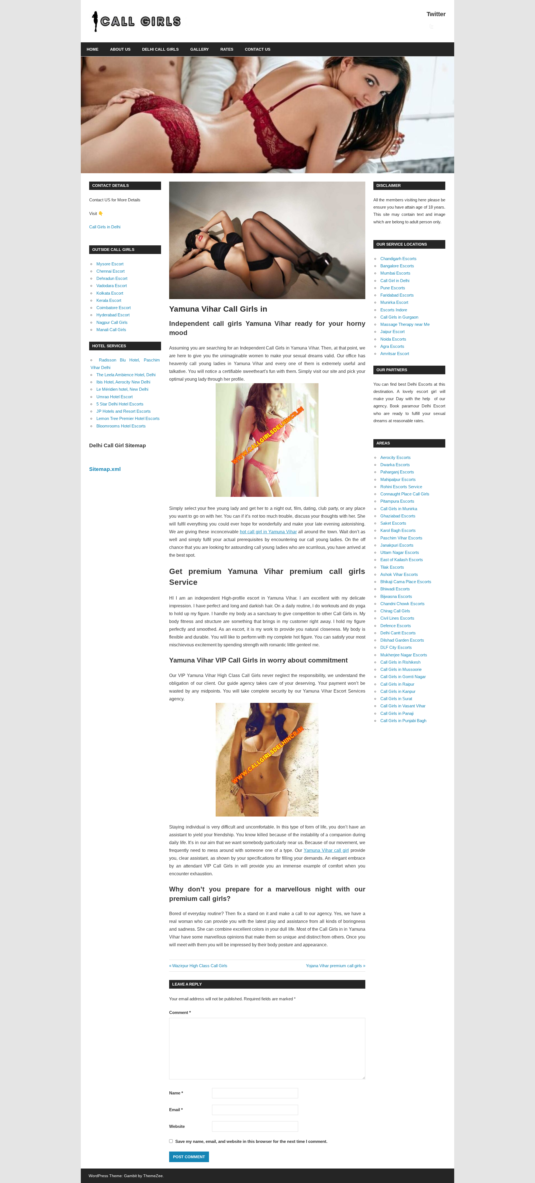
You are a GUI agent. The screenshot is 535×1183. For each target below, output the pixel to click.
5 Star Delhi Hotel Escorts (120, 404)
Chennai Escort (110, 271)
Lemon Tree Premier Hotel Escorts (128, 418)
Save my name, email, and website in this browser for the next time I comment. (251, 1141)
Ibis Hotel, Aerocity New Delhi (123, 382)
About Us (120, 49)
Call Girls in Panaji (397, 713)
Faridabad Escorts (397, 295)
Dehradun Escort (111, 278)
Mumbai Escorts (395, 273)
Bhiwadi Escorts (395, 588)
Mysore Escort (109, 263)
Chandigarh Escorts (398, 258)
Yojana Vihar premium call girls (334, 965)
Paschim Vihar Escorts (401, 538)
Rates (226, 49)
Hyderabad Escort (113, 314)
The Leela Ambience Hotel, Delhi (125, 374)
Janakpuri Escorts (397, 545)
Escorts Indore (393, 309)
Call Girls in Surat (396, 698)
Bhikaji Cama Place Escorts (405, 581)
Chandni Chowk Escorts (402, 603)
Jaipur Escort (392, 331)
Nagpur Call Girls (112, 322)
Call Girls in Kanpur (397, 691)
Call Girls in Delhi (104, 226)
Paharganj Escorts (397, 472)
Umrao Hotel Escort (114, 396)
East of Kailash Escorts (401, 559)
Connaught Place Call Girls (404, 494)
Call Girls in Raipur (397, 684)
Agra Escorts (392, 346)
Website (177, 1126)
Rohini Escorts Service (401, 486)
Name (176, 1093)
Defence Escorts (395, 625)
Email (176, 1109)
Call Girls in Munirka (398, 508)
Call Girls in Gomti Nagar (403, 676)
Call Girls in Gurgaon (399, 317)
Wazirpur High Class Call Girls (199, 965)
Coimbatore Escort (113, 307)
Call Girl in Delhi (394, 280)
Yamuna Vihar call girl (326, 850)
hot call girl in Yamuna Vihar (268, 531)
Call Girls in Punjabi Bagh (403, 720)
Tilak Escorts (392, 567)
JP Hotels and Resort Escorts (123, 411)
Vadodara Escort (111, 285)
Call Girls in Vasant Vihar (402, 705)
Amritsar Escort (394, 353)
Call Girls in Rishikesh (400, 662)
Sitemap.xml (105, 469)
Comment (180, 1012)
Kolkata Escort (109, 293)
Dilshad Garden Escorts (402, 640)
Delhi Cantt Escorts (398, 632)
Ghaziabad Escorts (397, 516)
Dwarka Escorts (395, 464)
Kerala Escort (108, 300)
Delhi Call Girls (160, 49)
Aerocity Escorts (395, 457)
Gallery (199, 49)
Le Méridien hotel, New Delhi (122, 389)
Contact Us (257, 49)
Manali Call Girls (111, 329)
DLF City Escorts (396, 647)
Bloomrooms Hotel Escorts (121, 426)
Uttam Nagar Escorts (399, 552)
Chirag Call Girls (395, 610)
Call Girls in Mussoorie (401, 669)
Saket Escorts (393, 523)
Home (92, 49)
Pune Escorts (392, 287)
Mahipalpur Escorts (398, 479)
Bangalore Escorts (397, 265)
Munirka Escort (394, 302)
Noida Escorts (393, 339)
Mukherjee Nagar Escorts (403, 654)
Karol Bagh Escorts (398, 530)
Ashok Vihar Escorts (399, 574)
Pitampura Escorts (397, 501)
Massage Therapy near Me (405, 324)
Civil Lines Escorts (397, 618)
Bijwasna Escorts (396, 596)
